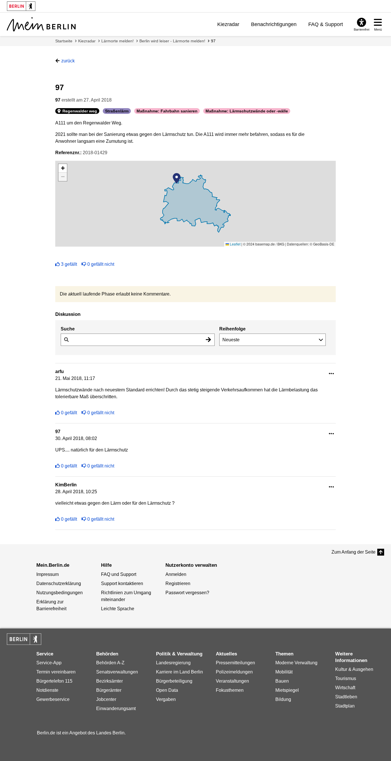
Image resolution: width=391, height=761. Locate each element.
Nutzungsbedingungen (59, 592)
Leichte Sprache (117, 608)
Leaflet (234, 243)
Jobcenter (106, 699)
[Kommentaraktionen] (331, 373)
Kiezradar (228, 24)
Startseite (63, 41)
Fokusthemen (230, 690)
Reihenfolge (232, 328)
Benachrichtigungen (274, 24)
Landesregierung (173, 662)
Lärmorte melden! (117, 41)
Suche (68, 328)
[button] (176, 178)
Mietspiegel (287, 690)
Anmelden (175, 574)
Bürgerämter (108, 690)
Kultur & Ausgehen (354, 669)
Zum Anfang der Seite (353, 552)
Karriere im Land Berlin (179, 671)
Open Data (167, 690)
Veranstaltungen (232, 681)
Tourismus (345, 678)
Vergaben (166, 699)
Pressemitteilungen (235, 662)
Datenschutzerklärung (58, 583)
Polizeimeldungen (234, 671)
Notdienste (47, 690)
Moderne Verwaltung (296, 662)
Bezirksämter (109, 681)
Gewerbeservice (53, 699)
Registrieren (177, 583)
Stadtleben (346, 696)
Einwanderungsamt (116, 708)
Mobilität (284, 671)
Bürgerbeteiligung (174, 681)
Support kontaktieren (122, 583)
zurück (68, 60)
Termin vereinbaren (56, 671)
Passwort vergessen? (187, 592)
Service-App (49, 662)
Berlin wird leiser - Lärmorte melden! (172, 41)
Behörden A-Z (110, 662)
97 (213, 41)
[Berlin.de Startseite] (24, 639)
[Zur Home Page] (41, 24)
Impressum (47, 574)
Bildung (283, 699)
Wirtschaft (345, 687)
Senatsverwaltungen (117, 671)
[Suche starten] (208, 340)
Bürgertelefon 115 (54, 681)
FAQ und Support (118, 574)
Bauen (282, 681)
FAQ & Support (325, 24)
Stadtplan (345, 705)
